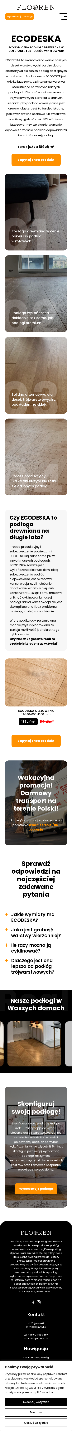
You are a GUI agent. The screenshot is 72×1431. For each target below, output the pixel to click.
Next (57, 1044)
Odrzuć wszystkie (36, 1423)
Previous (14, 1044)
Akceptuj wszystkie (36, 1402)
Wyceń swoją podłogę (19, 16)
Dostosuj (36, 1412)
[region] (36, 1396)
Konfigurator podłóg (36, 1357)
